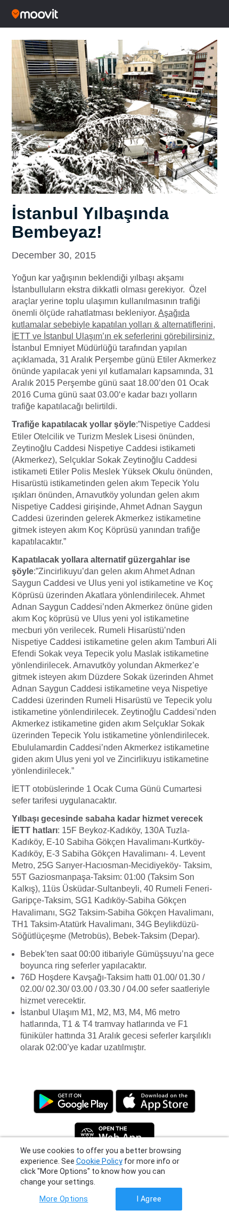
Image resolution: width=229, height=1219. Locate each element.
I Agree (148, 1199)
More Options (63, 1199)
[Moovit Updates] (114, 13)
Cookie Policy (99, 1161)
